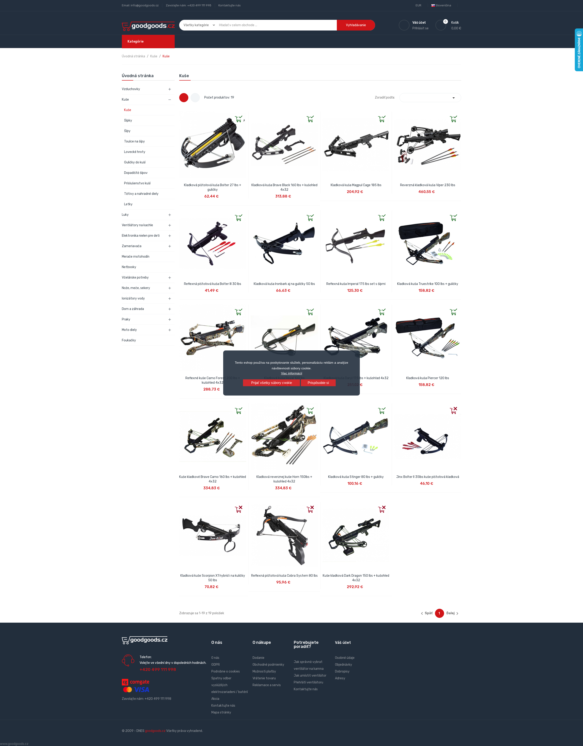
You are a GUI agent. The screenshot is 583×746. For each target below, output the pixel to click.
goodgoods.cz (155, 731)
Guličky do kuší (135, 162)
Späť (426, 613)
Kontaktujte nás (229, 5)
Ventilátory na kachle (137, 225)
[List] (195, 97)
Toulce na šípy (134, 141)
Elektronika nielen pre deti (141, 236)
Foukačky (129, 340)
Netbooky (129, 267)
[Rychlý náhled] (183, 115)
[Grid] (183, 97)
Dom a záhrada (133, 309)
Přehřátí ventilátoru (308, 682)
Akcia (215, 699)
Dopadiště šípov (136, 173)
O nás (215, 658)
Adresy (340, 678)
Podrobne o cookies (225, 671)
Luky (125, 215)
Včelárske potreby (135, 277)
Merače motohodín (135, 257)
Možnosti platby (264, 671)
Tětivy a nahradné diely (141, 194)
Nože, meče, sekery (136, 288)
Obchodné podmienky (268, 665)
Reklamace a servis (267, 685)
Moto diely (129, 330)
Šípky (128, 120)
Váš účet (343, 642)
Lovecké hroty (134, 152)
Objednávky (343, 665)
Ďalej (453, 613)
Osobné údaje (345, 658)
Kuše (125, 99)
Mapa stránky (221, 712)
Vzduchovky (131, 89)
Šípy (127, 131)
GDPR (215, 665)
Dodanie (258, 658)
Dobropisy (342, 671)
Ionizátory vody (133, 298)
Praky (126, 319)
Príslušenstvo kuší (137, 183)
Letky (128, 204)
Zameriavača (131, 246)
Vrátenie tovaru (264, 678)
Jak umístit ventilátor (310, 675)
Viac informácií (291, 373)
